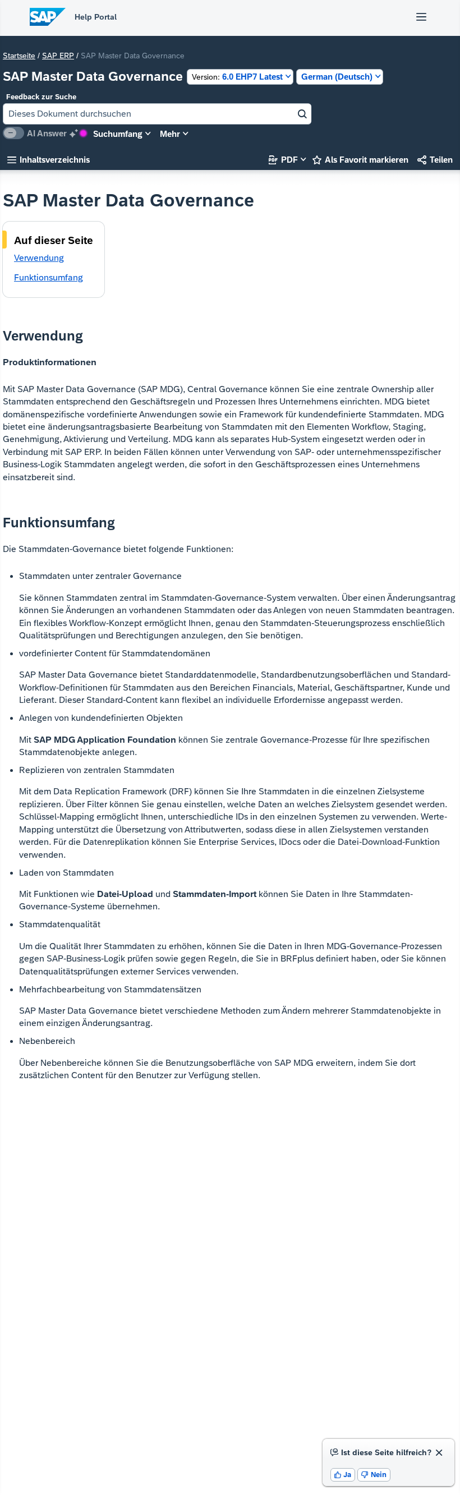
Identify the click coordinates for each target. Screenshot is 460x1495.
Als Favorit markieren (360, 159)
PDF (283, 159)
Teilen (435, 159)
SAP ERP (58, 55)
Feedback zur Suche (41, 97)
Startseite (19, 55)
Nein (374, 1474)
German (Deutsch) (336, 76)
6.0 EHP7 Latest (237, 76)
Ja (343, 1474)
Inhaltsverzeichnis (48, 159)
